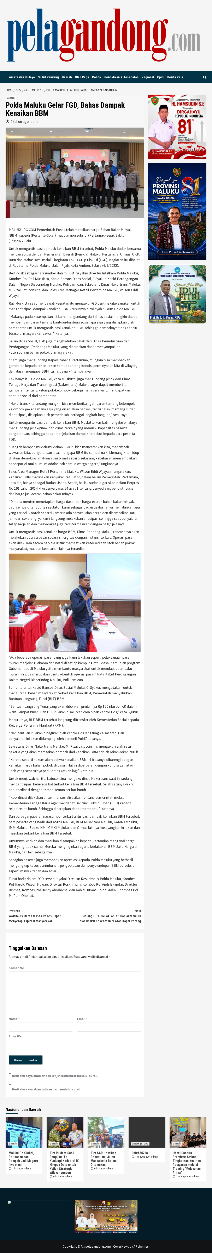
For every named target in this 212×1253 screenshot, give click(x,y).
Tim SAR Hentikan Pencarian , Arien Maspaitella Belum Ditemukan (104, 1159)
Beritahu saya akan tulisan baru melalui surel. (46, 1089)
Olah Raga (82, 77)
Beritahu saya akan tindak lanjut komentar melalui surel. (55, 1076)
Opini (160, 77)
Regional (148, 77)
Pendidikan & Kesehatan (121, 77)
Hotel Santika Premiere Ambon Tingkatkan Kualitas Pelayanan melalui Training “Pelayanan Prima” (187, 1163)
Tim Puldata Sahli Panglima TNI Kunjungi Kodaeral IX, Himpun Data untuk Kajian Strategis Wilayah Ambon (65, 1163)
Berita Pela (175, 77)
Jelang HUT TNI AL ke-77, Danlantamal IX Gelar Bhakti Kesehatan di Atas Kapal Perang (109, 916)
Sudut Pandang (48, 77)
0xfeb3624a (140, 1153)
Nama (14, 1019)
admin (35, 121)
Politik (96, 77)
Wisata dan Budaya (22, 77)
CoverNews (121, 1246)
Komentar (16, 968)
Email (82, 1019)
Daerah (67, 77)
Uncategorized (140, 1143)
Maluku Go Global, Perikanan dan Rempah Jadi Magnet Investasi (23, 1159)
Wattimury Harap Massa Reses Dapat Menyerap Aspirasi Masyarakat (35, 916)
